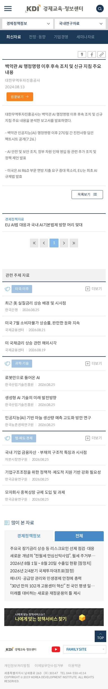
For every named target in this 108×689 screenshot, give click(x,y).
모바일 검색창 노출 (100, 8)
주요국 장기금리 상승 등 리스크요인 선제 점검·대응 (52, 548)
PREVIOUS (44, 243)
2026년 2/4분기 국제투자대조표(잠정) (42, 571)
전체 (79, 536)
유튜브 (55, 649)
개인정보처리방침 (17, 666)
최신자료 (13, 37)
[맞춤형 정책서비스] (54, 617)
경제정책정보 (17, 23)
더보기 (97, 289)
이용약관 (74, 666)
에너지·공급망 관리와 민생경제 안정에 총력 (46, 578)
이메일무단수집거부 (49, 666)
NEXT (64, 243)
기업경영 (61, 37)
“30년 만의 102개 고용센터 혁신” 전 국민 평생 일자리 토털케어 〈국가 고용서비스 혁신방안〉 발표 (54, 586)
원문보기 (17, 97)
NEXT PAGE (74, 243)
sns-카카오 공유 (82, 54)
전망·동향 (37, 37)
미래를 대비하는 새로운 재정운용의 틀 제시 (45, 593)
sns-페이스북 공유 (92, 54)
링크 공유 (101, 54)
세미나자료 (85, 37)
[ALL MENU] (8, 8)
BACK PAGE (34, 243)
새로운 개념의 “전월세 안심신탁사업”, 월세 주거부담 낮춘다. (54, 556)
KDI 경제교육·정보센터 (54, 9)
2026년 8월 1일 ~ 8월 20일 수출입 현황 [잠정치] (50, 563)
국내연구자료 (69, 23)
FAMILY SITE (76, 649)
